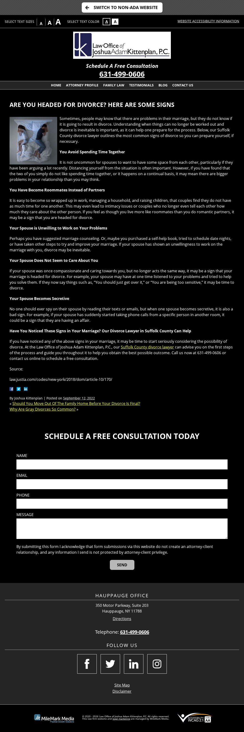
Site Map (122, 685)
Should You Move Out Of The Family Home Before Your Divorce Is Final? (76, 403)
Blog (163, 85)
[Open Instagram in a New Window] (157, 664)
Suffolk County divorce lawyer (147, 347)
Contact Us (182, 85)
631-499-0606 (122, 74)
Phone (23, 495)
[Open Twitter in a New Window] (110, 664)
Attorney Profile (82, 85)
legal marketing (121, 718)
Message (25, 514)
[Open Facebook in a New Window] (87, 664)
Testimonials (141, 85)
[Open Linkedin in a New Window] (133, 664)
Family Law (113, 85)
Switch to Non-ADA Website (126, 7)
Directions (122, 618)
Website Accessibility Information (208, 21)
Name (21, 455)
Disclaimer (122, 691)
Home (56, 85)
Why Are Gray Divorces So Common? (43, 409)
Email (21, 475)
